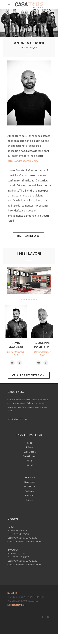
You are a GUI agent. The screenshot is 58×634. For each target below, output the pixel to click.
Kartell (29, 465)
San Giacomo (30, 486)
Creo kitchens (30, 456)
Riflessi (29, 447)
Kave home (29, 482)
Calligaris (29, 491)
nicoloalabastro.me (16, 604)
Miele (29, 460)
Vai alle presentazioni (28, 375)
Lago (29, 442)
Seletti (29, 499)
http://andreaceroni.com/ (22, 160)
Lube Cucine (30, 451)
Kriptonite (30, 477)
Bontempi (29, 495)
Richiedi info (27, 235)
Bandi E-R (12, 593)
